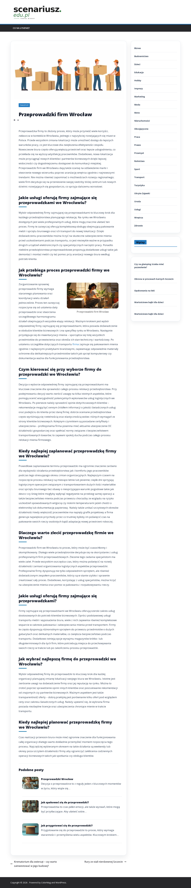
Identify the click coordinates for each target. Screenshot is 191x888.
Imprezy (138, 88)
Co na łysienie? (21, 28)
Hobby (137, 80)
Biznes (137, 48)
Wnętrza (138, 217)
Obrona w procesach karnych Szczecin (154, 279)
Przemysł (139, 153)
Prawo (137, 145)
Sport (137, 169)
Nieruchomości (142, 120)
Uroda (137, 201)
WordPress (61, 882)
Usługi (137, 209)
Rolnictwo (139, 161)
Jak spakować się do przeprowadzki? (65, 802)
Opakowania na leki (144, 290)
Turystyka (139, 185)
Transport (24, 105)
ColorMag (46, 882)
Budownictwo (141, 56)
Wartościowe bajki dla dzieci (149, 302)
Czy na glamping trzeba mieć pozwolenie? (149, 266)
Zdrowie (138, 225)
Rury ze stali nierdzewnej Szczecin (103, 861)
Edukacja (139, 72)
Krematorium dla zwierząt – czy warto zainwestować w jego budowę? (35, 864)
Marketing (139, 96)
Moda (137, 104)
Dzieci (137, 64)
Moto (137, 112)
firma (76, 344)
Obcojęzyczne (141, 128)
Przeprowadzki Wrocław (57, 779)
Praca (137, 136)
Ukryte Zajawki (142, 193)
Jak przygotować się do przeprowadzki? (67, 825)
